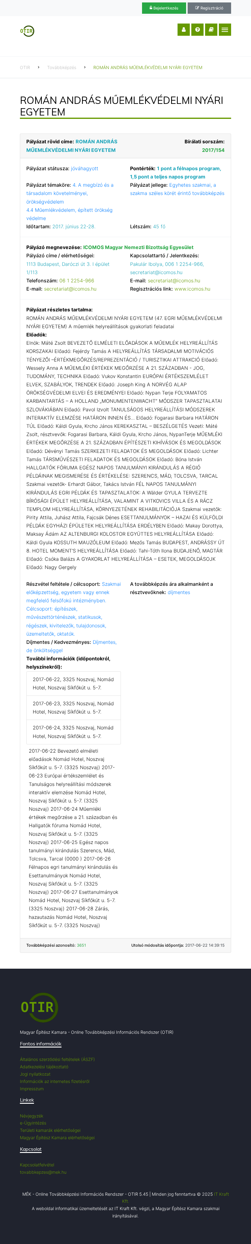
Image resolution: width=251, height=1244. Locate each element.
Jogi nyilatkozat (35, 1074)
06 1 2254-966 (76, 280)
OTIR (25, 67)
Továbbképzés (61, 67)
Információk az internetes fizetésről (54, 1081)
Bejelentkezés (165, 8)
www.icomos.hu (192, 289)
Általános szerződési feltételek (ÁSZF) (57, 1059)
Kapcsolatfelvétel (37, 1164)
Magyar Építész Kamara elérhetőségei (57, 1137)
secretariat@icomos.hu (70, 289)
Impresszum (32, 1088)
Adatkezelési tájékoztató (44, 1066)
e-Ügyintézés (33, 1122)
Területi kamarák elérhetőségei (50, 1130)
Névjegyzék (31, 1115)
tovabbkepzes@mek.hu (43, 1172)
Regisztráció (211, 8)
